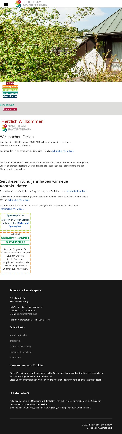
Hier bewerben (10, 109)
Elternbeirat (10, 96)
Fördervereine (10, 93)
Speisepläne (15, 357)
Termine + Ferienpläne (20, 352)
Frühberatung (10, 89)
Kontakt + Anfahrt (18, 335)
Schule (10, 83)
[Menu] (6, 4)
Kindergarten (10, 86)
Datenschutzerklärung (20, 346)
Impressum (15, 340)
